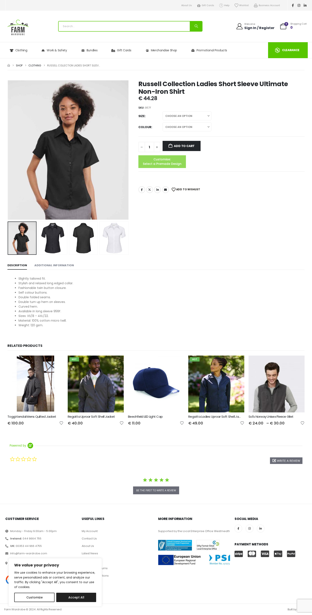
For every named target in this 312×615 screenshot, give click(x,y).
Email (165, 189)
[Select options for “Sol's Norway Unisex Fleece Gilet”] (297, 362)
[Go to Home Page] (8, 65)
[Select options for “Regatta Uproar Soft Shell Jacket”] (117, 362)
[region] (55, 582)
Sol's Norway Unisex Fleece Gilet (271, 416)
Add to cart (184, 146)
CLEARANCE (290, 50)
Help (226, 5)
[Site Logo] (18, 27)
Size (141, 116)
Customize (34, 597)
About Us (186, 5)
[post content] (35, 384)
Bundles (92, 50)
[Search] (196, 26)
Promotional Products (212, 50)
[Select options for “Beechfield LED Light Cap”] (177, 362)
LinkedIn (157, 189)
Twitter (149, 189)
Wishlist (244, 5)
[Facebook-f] (292, 5)
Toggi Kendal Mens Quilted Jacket (31, 416)
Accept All (76, 597)
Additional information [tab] (54, 265)
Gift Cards (208, 5)
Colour (144, 127)
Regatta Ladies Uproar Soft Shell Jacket (216, 416)
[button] (8, 150)
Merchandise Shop (164, 50)
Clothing (21, 50)
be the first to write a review (156, 490)
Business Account (269, 5)
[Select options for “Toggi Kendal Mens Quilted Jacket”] (56, 362)
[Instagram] (299, 5)
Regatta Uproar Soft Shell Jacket (91, 416)
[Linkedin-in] (305, 5)
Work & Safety (57, 50)
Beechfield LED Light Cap (145, 416)
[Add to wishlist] (61, 422)
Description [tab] (17, 265)
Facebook (141, 189)
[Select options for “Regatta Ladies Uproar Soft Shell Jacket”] (237, 362)
